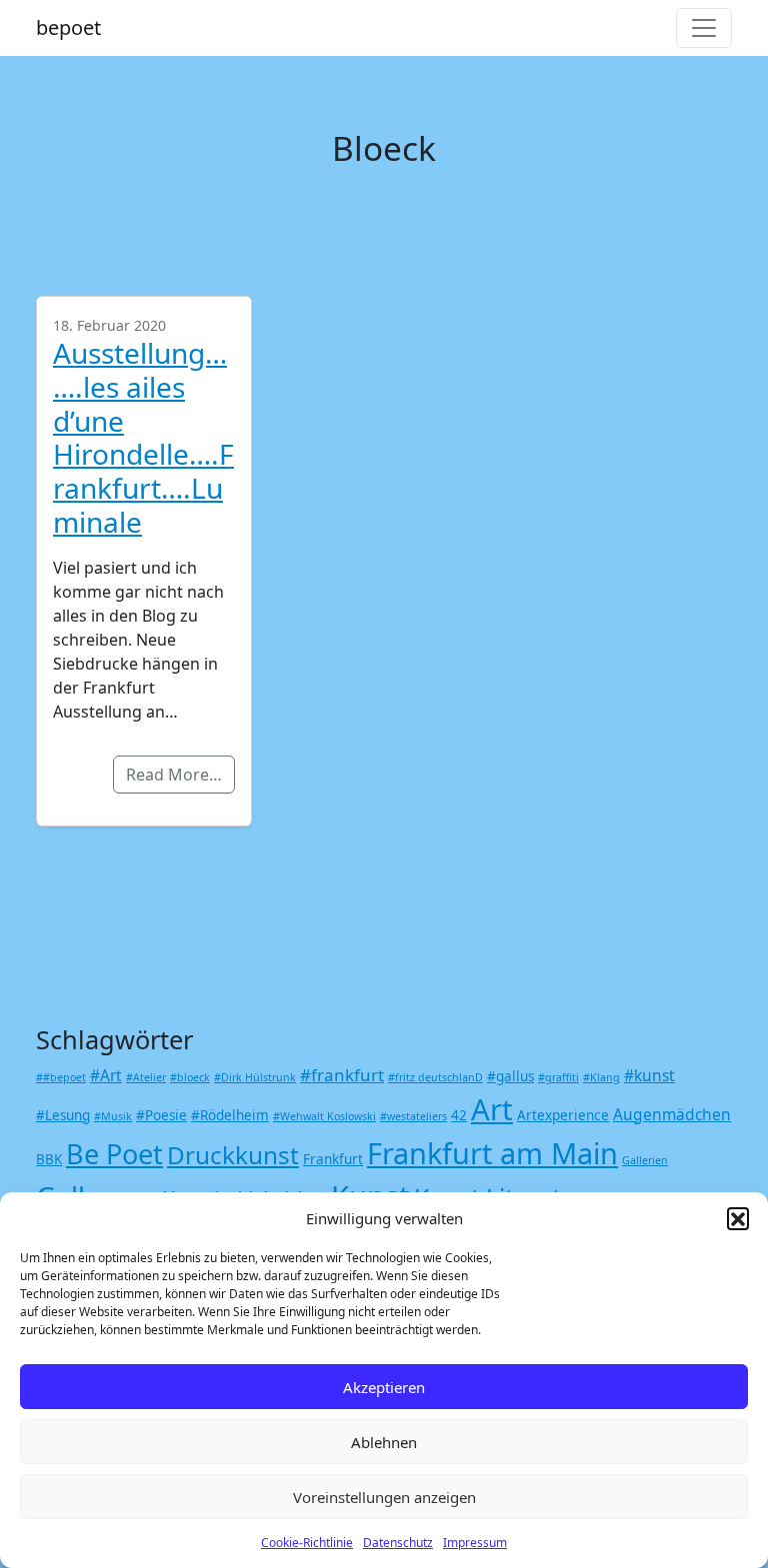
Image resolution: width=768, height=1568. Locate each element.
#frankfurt (342, 1074)
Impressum (475, 1542)
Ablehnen (384, 1442)
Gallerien (645, 1160)
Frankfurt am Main (492, 1152)
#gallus (510, 1076)
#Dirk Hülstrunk (255, 1077)
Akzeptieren (384, 1387)
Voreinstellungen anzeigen (384, 1497)
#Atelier (146, 1077)
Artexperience (563, 1115)
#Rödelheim (230, 1115)
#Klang (601, 1077)
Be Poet (114, 1153)
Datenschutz (398, 1542)
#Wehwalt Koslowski (324, 1116)
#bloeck (190, 1077)
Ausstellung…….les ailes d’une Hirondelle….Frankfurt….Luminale (143, 437)
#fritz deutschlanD (435, 1077)
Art (492, 1109)
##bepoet (61, 1077)
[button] (738, 1218)
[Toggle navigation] (704, 28)
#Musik (113, 1116)
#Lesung (63, 1115)
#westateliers (413, 1116)
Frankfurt (333, 1159)
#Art (106, 1075)
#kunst (649, 1075)
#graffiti (558, 1077)
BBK (49, 1159)
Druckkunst (233, 1154)
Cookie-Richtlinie (307, 1542)
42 (459, 1115)
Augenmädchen (672, 1114)
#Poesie (161, 1115)
